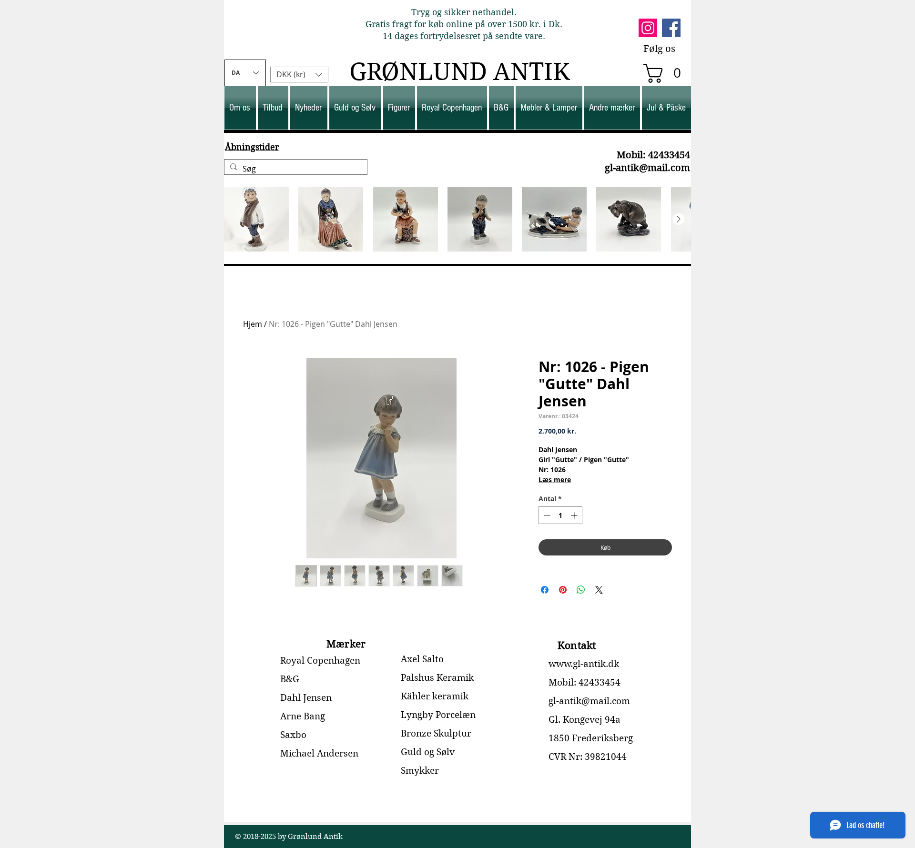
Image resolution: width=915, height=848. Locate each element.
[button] (666, 73)
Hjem (252, 324)
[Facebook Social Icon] (671, 28)
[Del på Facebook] (544, 590)
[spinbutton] (560, 515)
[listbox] (299, 74)
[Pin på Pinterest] (563, 590)
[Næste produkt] (678, 219)
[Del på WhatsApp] (581, 590)
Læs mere (555, 479)
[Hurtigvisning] (256, 219)
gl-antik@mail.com (647, 167)
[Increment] (575, 515)
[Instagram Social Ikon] (648, 28)
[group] (457, 219)
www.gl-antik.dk (584, 663)
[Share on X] (599, 590)
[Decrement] (546, 515)
